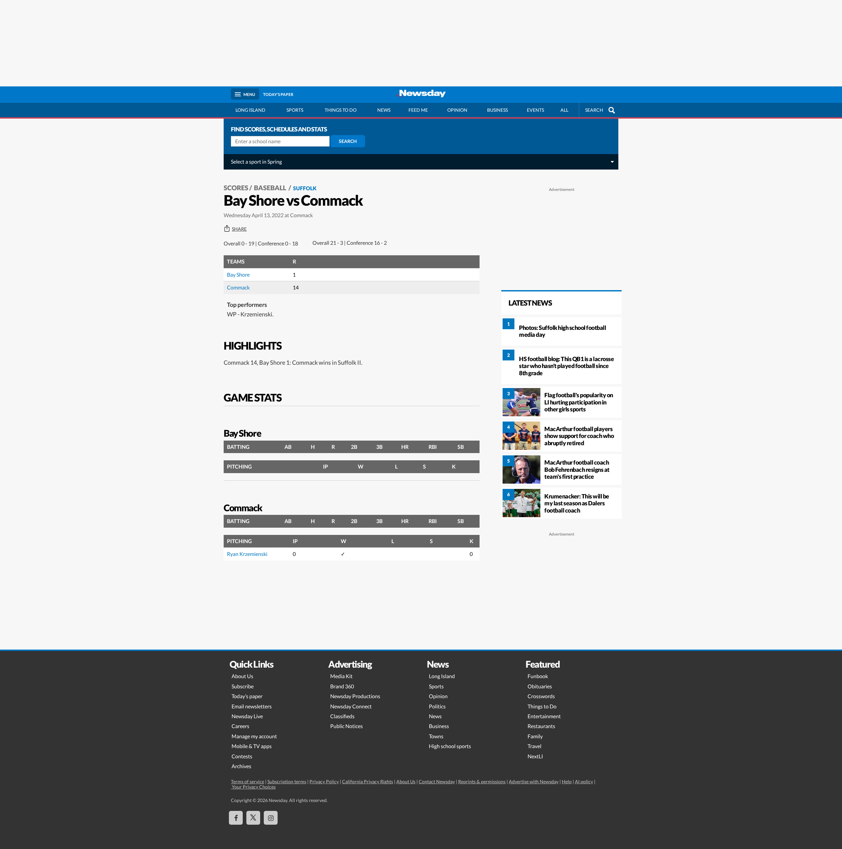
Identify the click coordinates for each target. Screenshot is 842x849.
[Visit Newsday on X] (253, 818)
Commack (238, 287)
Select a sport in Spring (256, 161)
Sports (294, 110)
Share (239, 229)
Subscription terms (286, 781)
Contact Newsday (437, 781)
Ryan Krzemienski (247, 554)
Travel (534, 746)
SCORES (236, 188)
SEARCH (594, 110)
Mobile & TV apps (252, 746)
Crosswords (541, 696)
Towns (436, 736)
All (564, 110)
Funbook (538, 676)
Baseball (270, 188)
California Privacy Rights (367, 781)
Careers (240, 726)
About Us (242, 676)
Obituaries (540, 686)
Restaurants (541, 726)
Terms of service (247, 781)
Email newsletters (252, 706)
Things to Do (542, 706)
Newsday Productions (355, 696)
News (383, 110)
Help (567, 781)
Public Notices (346, 726)
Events (535, 110)
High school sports (450, 746)
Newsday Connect (351, 706)
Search (348, 141)
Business (497, 110)
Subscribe (243, 686)
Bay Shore (238, 274)
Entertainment (544, 716)
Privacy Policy (324, 781)
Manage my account (254, 736)
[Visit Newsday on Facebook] (236, 818)
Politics (437, 706)
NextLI (535, 756)
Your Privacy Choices (253, 787)
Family (535, 736)
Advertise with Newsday (533, 781)
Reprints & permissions (482, 781)
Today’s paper (247, 696)
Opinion (457, 110)
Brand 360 (342, 686)
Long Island (250, 110)
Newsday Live (247, 716)
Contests (242, 756)
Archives (241, 766)
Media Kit (341, 676)
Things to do (341, 110)
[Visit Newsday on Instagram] (271, 818)
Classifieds (342, 716)
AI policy (584, 781)
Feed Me (418, 110)
